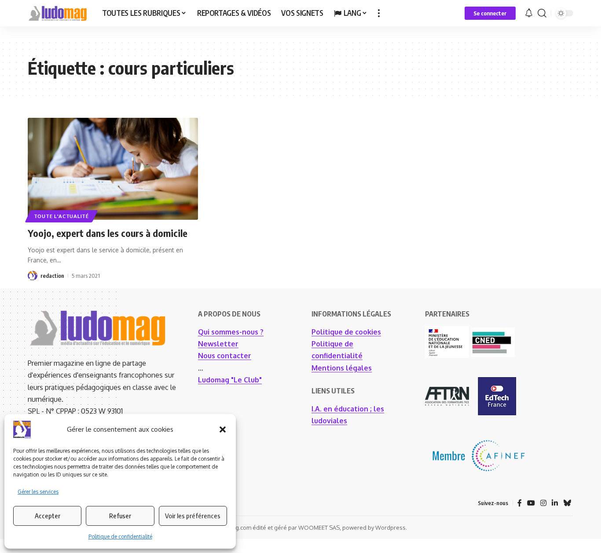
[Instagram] (543, 503)
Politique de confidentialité (120, 536)
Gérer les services (38, 491)
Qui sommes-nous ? (231, 331)
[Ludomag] (58, 13)
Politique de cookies (346, 331)
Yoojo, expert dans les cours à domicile (107, 233)
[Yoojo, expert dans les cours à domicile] (113, 169)
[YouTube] (531, 503)
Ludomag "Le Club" (230, 379)
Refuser (120, 516)
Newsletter (218, 343)
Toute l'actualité (61, 216)
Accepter (47, 516)
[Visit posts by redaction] (32, 275)
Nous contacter (224, 355)
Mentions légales (341, 368)
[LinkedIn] (555, 503)
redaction (52, 275)
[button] (222, 429)
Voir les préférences (192, 516)
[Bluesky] (567, 503)
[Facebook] (519, 503)
